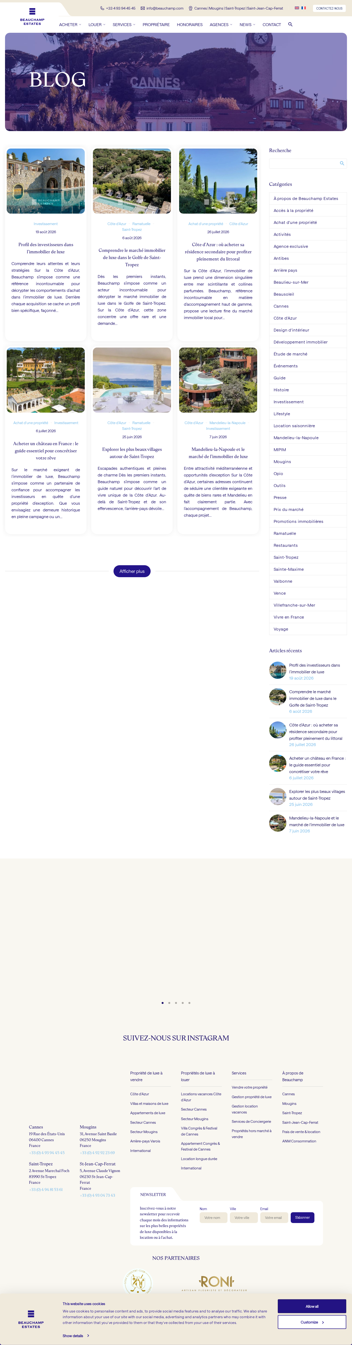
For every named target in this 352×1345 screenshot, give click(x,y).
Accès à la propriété (293, 210)
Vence (280, 593)
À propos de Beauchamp (292, 1076)
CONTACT (272, 24)
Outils (280, 485)
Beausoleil (284, 294)
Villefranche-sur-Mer (294, 605)
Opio (278, 473)
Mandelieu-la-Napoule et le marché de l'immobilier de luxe (316, 821)
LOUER (95, 24)
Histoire (281, 389)
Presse (280, 497)
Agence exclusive (291, 246)
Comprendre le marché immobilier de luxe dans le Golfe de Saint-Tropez (312, 698)
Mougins (282, 461)
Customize (309, 1322)
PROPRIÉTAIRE (156, 24)
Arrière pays (285, 270)
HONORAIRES (190, 24)
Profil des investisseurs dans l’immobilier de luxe (314, 668)
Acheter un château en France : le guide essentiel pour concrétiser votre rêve (317, 765)
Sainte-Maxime (289, 569)
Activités (282, 234)
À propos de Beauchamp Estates (306, 198)
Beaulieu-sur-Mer (291, 282)
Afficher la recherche (342, 163)
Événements (286, 365)
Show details (73, 1336)
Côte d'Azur (117, 223)
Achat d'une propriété (205, 223)
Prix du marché (289, 509)
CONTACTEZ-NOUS (329, 8)
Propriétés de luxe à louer (198, 1076)
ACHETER (68, 24)
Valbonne (283, 581)
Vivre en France (289, 616)
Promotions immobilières (299, 521)
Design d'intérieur (291, 329)
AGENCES (219, 24)
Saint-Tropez (132, 229)
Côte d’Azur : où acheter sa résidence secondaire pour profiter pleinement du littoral (315, 731)
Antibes (281, 258)
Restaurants (286, 545)
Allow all (312, 1306)
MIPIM (280, 449)
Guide (280, 377)
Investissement (46, 223)
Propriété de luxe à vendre (146, 1076)
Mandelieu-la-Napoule (227, 422)
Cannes (281, 306)
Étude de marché (291, 353)
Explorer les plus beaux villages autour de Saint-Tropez (317, 794)
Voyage (281, 628)
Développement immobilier (301, 341)
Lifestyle (282, 413)
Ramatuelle (141, 223)
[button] (290, 24)
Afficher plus (132, 571)
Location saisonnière (294, 425)
